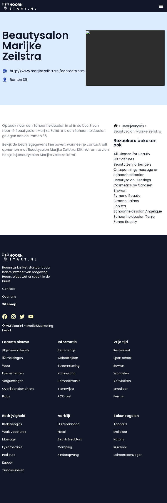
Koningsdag (66, 373)
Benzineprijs (66, 350)
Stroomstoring (69, 366)
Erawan (120, 190)
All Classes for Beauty (132, 153)
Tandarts (120, 424)
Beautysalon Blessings (132, 180)
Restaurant (122, 350)
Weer (6, 366)
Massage (9, 439)
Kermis (119, 396)
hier (87, 149)
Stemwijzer (66, 389)
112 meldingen (12, 358)
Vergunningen (12, 381)
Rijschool (120, 447)
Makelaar (120, 432)
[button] (161, 6)
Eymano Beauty (127, 195)
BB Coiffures (124, 159)
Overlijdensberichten (18, 389)
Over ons (9, 296)
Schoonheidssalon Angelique (138, 211)
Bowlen (119, 366)
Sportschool (123, 358)
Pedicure (8, 455)
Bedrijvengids (12, 424)
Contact (8, 289)
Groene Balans (126, 200)
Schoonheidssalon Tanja (134, 216)
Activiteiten (122, 381)
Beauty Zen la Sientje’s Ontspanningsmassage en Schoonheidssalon (136, 169)
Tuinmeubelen (13, 470)
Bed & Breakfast (70, 439)
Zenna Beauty (125, 221)
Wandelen (121, 373)
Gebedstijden (68, 358)
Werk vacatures (14, 432)
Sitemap (9, 304)
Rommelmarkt (69, 381)
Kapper (7, 462)
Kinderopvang (68, 455)
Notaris (119, 439)
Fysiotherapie (12, 447)
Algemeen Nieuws (15, 350)
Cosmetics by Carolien (133, 185)
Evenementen (13, 373)
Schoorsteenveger (128, 455)
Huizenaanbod (69, 424)
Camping (65, 447)
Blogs (6, 396)
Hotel (62, 432)
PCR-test (65, 396)
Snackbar (121, 389)
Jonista (120, 206)
